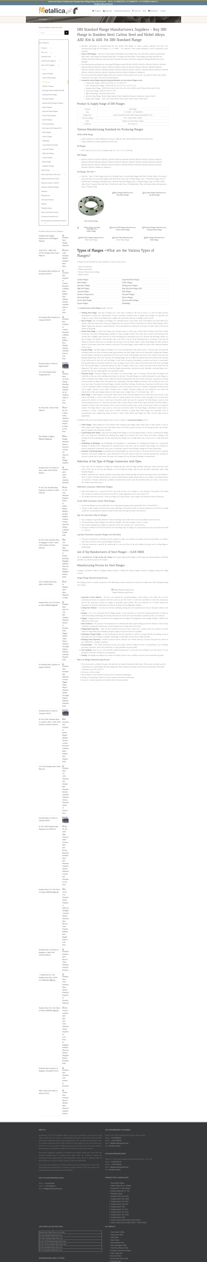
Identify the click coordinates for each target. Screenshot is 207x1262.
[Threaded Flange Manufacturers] (154, 227)
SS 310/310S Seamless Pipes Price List (52, 1244)
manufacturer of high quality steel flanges (98, 557)
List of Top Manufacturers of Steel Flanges (102, 551)
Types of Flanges (90, 250)
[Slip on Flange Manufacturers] (91, 193)
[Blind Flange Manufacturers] (122, 193)
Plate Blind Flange (123, 195)
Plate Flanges (126, 291)
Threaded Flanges (128, 294)
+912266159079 (115, 1162)
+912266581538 (49, 1183)
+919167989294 (49, 1186)
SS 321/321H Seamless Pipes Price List (52, 1241)
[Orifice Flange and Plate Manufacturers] (91, 227)
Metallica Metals (115, 1146)
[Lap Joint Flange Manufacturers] (154, 193)
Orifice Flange (91, 231)
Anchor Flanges (82, 280)
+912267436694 (115, 1138)
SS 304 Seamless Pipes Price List (50, 1235)
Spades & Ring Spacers (85, 294)
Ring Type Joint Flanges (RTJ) (132, 288)
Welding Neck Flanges (130, 285)
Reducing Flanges (83, 297)
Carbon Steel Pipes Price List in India (52, 1232)
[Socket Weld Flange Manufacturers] (123, 227)
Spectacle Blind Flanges (130, 300)
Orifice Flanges (127, 282)
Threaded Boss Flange (154, 230)
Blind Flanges (82, 282)
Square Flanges (82, 303)
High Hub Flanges (83, 288)
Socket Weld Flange (123, 230)
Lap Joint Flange (154, 195)
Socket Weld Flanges (84, 300)
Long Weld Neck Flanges (130, 280)
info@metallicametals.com (53, 1189)
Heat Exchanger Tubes (119, 1245)
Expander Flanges (83, 285)
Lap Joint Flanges (83, 291)
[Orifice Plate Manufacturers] (122, 238)
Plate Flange (154, 240)
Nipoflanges (126, 303)
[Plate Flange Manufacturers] (154, 238)
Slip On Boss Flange (91, 221)
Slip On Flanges (127, 297)
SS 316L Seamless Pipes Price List (50, 1247)
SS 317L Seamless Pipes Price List (50, 1250)
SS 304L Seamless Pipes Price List (51, 1238)
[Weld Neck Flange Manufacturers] (91, 238)
